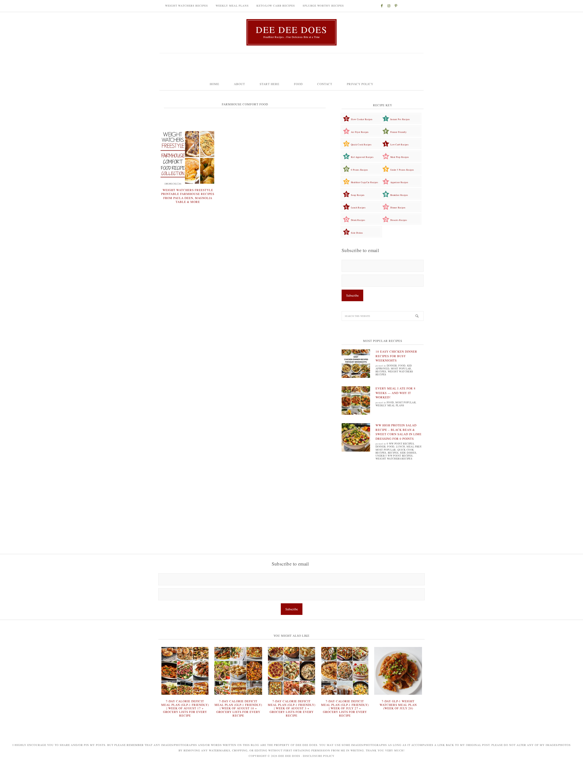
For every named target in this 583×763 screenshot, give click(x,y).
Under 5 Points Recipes (402, 169)
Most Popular (401, 368)
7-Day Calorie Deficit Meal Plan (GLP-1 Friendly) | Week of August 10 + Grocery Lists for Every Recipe (238, 708)
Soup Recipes (358, 195)
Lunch (400, 446)
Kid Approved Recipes (362, 157)
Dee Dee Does (291, 29)
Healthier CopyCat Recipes (364, 182)
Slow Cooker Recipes (362, 119)
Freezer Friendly (398, 132)
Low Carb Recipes (399, 144)
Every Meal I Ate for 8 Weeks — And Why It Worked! (396, 392)
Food (402, 365)
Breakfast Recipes (399, 195)
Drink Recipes (358, 220)
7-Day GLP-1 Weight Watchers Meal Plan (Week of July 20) (398, 704)
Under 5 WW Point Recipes (394, 455)
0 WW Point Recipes (400, 443)
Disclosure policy (319, 756)
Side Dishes (357, 232)
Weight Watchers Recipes (394, 373)
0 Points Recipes (359, 169)
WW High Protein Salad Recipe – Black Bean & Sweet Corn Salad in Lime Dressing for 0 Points (399, 432)
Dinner (392, 365)
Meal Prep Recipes (399, 157)
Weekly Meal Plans (390, 405)
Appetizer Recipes (399, 182)
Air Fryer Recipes (360, 132)
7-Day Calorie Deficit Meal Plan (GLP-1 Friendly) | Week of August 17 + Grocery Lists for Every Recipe (185, 708)
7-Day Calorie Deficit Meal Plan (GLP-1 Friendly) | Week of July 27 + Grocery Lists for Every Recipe (345, 708)
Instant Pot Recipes (400, 119)
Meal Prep (414, 446)
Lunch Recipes (358, 207)
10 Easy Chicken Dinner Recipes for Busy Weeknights (396, 355)
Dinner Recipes (398, 207)
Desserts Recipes (398, 220)
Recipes (381, 371)
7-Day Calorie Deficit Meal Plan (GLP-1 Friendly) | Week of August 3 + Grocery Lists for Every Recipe (291, 708)
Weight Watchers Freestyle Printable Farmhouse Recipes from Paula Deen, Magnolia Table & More (187, 196)
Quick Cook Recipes (361, 144)
